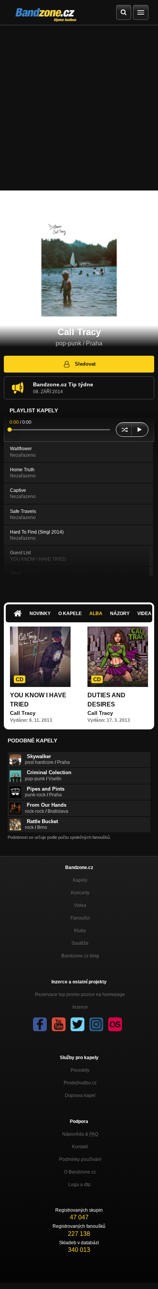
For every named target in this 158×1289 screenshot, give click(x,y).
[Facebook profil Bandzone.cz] (40, 1024)
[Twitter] (77, 1024)
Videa (80, 905)
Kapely (80, 880)
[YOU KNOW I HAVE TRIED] (40, 657)
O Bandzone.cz (80, 1172)
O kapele (70, 613)
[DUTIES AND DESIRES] (117, 657)
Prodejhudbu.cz (80, 1083)
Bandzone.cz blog (80, 956)
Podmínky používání (80, 1159)
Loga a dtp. (80, 1184)
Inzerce (80, 1007)
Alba (95, 613)
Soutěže (80, 943)
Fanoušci (80, 918)
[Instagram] (96, 1024)
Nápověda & (80, 1134)
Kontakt (80, 1146)
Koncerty (80, 892)
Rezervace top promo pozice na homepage (80, 994)
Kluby (80, 930)
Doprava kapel (80, 1095)
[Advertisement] (79, 108)
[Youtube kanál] (59, 1024)
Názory (120, 613)
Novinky (40, 613)
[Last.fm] (115, 1024)
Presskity (80, 1070)
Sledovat (85, 364)
